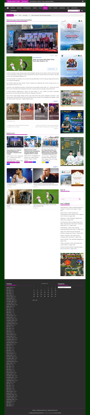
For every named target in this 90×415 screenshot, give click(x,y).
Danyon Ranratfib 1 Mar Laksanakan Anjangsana (71, 239)
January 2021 (9, 393)
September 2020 (10, 399)
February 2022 (9, 372)
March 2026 (9, 295)
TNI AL (45, 8)
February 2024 (9, 334)
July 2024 (8, 326)
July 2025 (8, 307)
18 (34, 294)
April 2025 (8, 312)
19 (37, 294)
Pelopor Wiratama (18, 148)
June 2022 (8, 366)
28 (44, 296)
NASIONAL (19, 8)
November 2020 (10, 396)
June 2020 (8, 404)
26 (37, 296)
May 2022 (8, 367)
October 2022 (9, 360)
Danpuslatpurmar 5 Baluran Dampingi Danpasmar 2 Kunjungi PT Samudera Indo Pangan (50, 1)
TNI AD (40, 8)
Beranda (13, 8)
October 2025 (9, 303)
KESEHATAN (62, 8)
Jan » (37, 300)
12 (37, 292)
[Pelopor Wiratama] (7, 7)
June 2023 (8, 347)
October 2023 (9, 341)
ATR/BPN (55, 8)
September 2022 (10, 361)
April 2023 (8, 350)
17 (55, 292)
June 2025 (8, 309)
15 (48, 292)
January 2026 (9, 298)
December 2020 (10, 394)
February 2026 (9, 296)
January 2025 (9, 317)
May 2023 (8, 349)
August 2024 (9, 325)
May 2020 (8, 405)
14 (44, 292)
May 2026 (8, 292)
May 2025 (8, 311)
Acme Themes (58, 412)
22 (48, 294)
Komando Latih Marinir (11, 162)
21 (44, 294)
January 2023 (9, 355)
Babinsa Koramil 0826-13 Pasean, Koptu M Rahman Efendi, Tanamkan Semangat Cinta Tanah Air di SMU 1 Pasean (46, 127)
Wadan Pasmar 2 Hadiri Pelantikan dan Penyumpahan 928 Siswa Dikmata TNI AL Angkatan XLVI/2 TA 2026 (71, 214)
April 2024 (8, 331)
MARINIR (17, 162)
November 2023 (10, 339)
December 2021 (10, 375)
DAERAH (35, 8)
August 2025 (9, 306)
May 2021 (8, 386)
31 (55, 296)
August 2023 (9, 344)
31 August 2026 (11, 148)
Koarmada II (10, 121)
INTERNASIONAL (27, 8)
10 (55, 290)
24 (55, 294)
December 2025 (10, 300)
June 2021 (8, 385)
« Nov (33, 300)
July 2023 (8, 345)
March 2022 (9, 371)
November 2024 (10, 320)
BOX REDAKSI (13, 10)
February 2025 (9, 315)
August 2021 (9, 382)
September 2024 (10, 323)
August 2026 (9, 287)
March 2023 (9, 352)
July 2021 (8, 383)
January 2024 (9, 336)
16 (51, 292)
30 (51, 296)
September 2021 (10, 380)
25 (34, 296)
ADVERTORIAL (74, 8)
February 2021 (9, 391)
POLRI (50, 8)
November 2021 (10, 377)
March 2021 (9, 390)
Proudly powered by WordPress (36, 412)
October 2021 (9, 379)
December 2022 (10, 356)
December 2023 (10, 337)
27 (41, 296)
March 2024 (9, 333)
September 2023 (10, 342)
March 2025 (9, 314)
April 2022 (8, 369)
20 (41, 294)
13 (41, 292)
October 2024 (9, 322)
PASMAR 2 (30, 162)
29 (48, 296)
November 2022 (10, 358)
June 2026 (8, 290)
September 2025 (10, 304)
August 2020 (9, 401)
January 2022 (9, 374)
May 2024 (8, 330)
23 (51, 294)
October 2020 (9, 397)
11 (34, 292)
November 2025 (10, 301)
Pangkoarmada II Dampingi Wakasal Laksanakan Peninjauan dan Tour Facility (18, 126)
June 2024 (8, 328)
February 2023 (9, 353)
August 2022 (9, 363)
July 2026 (8, 288)
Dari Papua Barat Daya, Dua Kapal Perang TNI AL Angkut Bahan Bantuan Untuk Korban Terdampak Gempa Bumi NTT (71, 223)
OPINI (68, 8)
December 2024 (10, 318)
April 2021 (8, 388)
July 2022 (8, 364)
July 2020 (8, 402)
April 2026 (8, 293)
